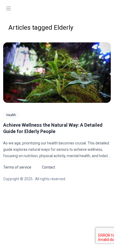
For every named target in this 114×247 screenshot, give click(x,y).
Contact (48, 167)
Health (11, 115)
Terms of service (17, 167)
